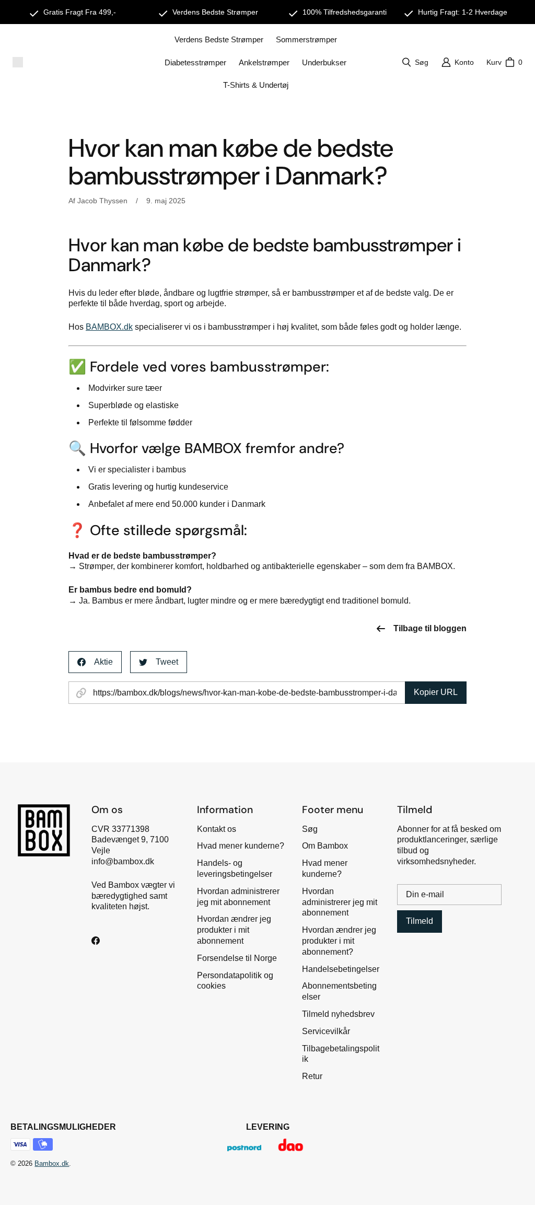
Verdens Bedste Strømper (215, 12)
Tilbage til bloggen (430, 628)
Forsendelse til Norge (237, 958)
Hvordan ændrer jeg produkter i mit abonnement (234, 929)
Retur (312, 1076)
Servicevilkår (326, 1031)
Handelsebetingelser (340, 969)
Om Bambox (325, 845)
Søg (310, 829)
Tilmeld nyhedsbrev (338, 1014)
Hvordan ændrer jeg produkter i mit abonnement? (339, 940)
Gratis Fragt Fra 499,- (79, 12)
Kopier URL (436, 692)
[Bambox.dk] (18, 62)
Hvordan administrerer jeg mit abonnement (339, 902)
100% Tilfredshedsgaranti (345, 12)
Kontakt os (216, 829)
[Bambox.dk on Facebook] (95, 940)
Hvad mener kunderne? (240, 845)
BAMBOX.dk (109, 326)
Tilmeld (419, 921)
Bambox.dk (51, 1163)
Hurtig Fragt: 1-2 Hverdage (462, 12)
